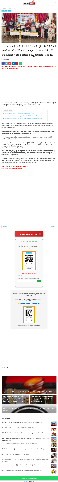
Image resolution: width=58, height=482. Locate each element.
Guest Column (4, 10)
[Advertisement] (29, 87)
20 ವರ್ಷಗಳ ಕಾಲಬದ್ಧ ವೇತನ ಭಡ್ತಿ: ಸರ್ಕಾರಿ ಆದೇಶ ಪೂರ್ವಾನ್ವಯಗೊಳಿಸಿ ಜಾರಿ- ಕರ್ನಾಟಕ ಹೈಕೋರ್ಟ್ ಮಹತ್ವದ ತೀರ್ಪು (24, 448)
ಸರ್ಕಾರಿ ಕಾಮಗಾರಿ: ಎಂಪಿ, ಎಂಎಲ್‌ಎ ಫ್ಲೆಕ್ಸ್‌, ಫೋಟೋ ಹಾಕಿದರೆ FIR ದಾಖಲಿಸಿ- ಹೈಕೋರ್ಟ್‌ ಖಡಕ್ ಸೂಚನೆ (22, 464)
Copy (39, 281)
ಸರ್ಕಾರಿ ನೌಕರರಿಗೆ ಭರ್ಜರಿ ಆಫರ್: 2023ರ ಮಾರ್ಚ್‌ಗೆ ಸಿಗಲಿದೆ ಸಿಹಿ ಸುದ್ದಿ (15, 454)
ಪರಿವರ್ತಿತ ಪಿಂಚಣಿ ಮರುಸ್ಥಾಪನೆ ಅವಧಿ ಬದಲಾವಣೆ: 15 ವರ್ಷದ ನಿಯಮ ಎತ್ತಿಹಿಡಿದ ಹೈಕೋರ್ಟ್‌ (23, 118)
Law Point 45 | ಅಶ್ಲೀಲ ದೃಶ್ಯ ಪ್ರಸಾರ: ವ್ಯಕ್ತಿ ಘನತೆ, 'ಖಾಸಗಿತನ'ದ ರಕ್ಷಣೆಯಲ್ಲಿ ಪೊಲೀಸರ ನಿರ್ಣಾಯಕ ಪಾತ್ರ (25, 115)
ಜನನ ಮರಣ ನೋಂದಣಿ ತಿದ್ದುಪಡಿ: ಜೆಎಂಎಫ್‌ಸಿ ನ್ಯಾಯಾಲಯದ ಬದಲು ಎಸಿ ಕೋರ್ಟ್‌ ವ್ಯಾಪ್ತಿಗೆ (19, 443)
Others (9, 10)
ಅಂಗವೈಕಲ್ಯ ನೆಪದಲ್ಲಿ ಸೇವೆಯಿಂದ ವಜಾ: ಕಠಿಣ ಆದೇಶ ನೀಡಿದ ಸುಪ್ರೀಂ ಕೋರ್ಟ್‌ (20, 113)
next (3, 415)
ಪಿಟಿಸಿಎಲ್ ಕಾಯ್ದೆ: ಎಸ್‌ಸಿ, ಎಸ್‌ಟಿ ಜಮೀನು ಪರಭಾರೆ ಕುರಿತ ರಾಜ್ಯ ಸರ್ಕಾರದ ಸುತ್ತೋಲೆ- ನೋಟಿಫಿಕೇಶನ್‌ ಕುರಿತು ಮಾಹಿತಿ (24, 432)
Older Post (53, 226)
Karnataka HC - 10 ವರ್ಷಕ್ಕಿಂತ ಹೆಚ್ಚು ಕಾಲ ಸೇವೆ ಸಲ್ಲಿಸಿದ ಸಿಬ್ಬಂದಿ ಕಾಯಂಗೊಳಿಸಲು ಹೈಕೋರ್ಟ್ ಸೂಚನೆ (22, 422)
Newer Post (4, 226)
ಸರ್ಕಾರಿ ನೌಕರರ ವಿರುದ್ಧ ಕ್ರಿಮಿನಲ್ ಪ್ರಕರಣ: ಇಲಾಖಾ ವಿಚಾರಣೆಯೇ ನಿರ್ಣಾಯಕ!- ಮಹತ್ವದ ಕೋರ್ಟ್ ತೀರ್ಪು (22, 470)
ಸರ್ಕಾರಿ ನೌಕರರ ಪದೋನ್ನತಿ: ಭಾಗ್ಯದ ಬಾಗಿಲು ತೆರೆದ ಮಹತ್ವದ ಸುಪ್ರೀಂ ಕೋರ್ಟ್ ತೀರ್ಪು (18, 427)
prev (2, 415)
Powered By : (29, 481)
